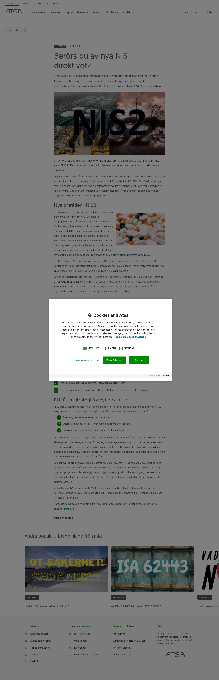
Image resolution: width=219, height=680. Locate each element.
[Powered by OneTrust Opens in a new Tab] (159, 376)
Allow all (139, 359)
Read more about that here (130, 336)
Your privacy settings (87, 359)
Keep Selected (114, 359)
